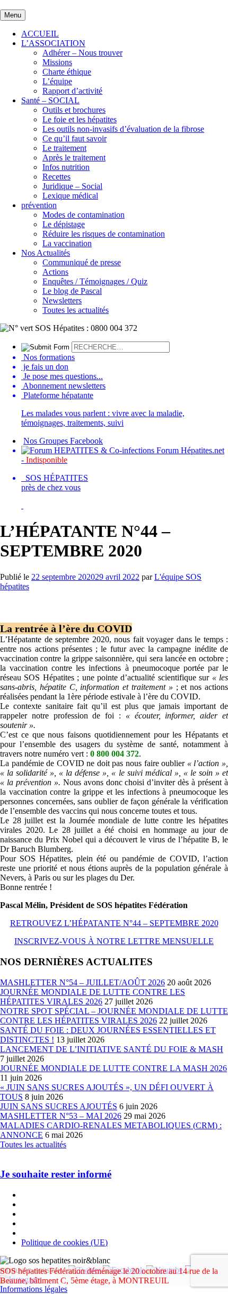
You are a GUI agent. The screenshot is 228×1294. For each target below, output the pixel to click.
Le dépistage (63, 224)
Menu (12, 15)
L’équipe (57, 81)
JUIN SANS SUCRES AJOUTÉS (58, 1106)
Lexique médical (70, 195)
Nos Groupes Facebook (63, 440)
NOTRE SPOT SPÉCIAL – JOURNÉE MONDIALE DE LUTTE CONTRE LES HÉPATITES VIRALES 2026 (114, 1016)
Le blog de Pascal (72, 290)
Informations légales (33, 1288)
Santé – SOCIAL (50, 100)
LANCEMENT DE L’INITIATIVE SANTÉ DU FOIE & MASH (111, 1049)
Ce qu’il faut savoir (74, 138)
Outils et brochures (74, 109)
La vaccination (67, 243)
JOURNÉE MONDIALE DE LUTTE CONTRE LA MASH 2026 (113, 1068)
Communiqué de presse (81, 262)
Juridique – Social (72, 186)
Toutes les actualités (75, 309)
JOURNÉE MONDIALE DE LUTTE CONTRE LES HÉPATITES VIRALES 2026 (92, 996)
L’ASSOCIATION (53, 43)
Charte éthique (66, 71)
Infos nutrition (66, 167)
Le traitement (64, 147)
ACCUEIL (40, 33)
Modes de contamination (83, 214)
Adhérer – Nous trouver (82, 52)
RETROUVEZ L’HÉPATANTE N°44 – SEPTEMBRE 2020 (114, 923)
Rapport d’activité (72, 90)
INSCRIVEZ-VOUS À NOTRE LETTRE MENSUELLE (114, 941)
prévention (39, 205)
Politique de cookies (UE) (64, 1242)
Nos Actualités (45, 252)
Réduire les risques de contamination (103, 233)
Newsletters (62, 300)
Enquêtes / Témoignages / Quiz (94, 281)
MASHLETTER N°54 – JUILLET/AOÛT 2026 (82, 982)
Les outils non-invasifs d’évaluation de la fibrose (123, 128)
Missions (57, 62)
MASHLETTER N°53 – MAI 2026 (60, 1115)
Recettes (56, 176)
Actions (55, 271)
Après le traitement (74, 157)
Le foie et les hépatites (79, 119)
